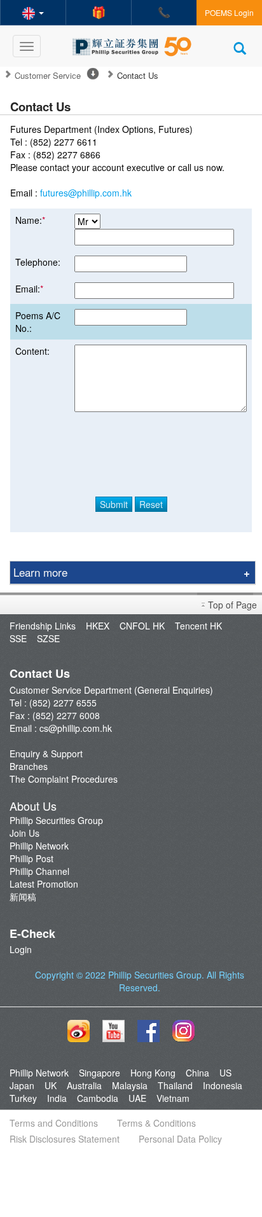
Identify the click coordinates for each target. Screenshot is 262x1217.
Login (21, 949)
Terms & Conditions (156, 1123)
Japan (22, 1085)
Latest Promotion (44, 883)
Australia (84, 1085)
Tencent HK (198, 625)
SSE (18, 638)
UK (51, 1085)
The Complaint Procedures (64, 779)
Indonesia (222, 1085)
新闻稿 (23, 896)
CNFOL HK (142, 625)
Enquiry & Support (46, 753)
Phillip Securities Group (56, 820)
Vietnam (173, 1098)
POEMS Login (229, 12)
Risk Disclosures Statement (65, 1138)
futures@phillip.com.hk (86, 192)
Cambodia (97, 1098)
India (57, 1098)
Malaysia (130, 1085)
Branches (29, 766)
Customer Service (48, 76)
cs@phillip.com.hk (75, 728)
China (197, 1072)
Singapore (99, 1072)
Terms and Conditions (54, 1123)
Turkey (23, 1098)
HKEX (97, 625)
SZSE (48, 638)
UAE (137, 1098)
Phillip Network (39, 845)
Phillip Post (31, 858)
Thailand (175, 1085)
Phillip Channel (39, 871)
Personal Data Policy (180, 1138)
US (225, 1072)
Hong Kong (153, 1072)
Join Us (24, 833)
